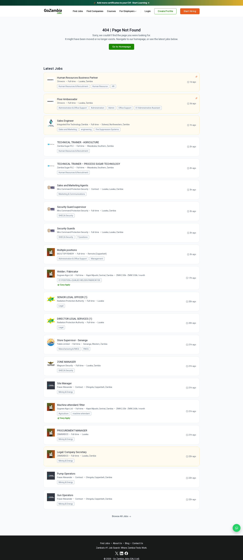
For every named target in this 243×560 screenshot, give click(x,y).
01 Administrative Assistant (148, 108)
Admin (111, 108)
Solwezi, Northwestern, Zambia (116, 124)
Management (97, 259)
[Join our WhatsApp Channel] (236, 528)
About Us (117, 543)
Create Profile (165, 11)
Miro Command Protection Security (72, 189)
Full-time (72, 81)
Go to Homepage (121, 46)
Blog (127, 543)
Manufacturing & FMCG (69, 349)
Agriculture (63, 413)
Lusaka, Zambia (86, 81)
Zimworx (61, 81)
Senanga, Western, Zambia (95, 344)
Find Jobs (78, 11)
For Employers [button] (127, 11)
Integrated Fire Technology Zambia (72, 124)
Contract (95, 189)
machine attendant (81, 413)
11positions (82, 237)
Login (148, 11)
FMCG (86, 349)
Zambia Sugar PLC (65, 146)
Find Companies (95, 11)
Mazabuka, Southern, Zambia (100, 146)
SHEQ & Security (66, 215)
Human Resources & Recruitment (73, 86)
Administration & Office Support (73, 108)
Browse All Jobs (120, 516)
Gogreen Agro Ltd (65, 275)
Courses (111, 11)
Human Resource (100, 86)
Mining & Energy (66, 392)
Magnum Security (65, 365)
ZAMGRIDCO (62, 434)
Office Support (125, 108)
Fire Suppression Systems (107, 129)
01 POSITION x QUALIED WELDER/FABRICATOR (79, 280)
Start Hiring (190, 11)
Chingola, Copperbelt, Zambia (99, 387)
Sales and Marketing (68, 129)
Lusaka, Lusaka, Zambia (112, 189)
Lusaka (101, 301)
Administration (97, 108)
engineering (86, 129)
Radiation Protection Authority (70, 301)
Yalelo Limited (63, 344)
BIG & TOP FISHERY (65, 254)
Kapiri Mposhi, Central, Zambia (99, 275)
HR (113, 86)
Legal (61, 306)
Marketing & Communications (72, 194)
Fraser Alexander (64, 387)
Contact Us (137, 543)
